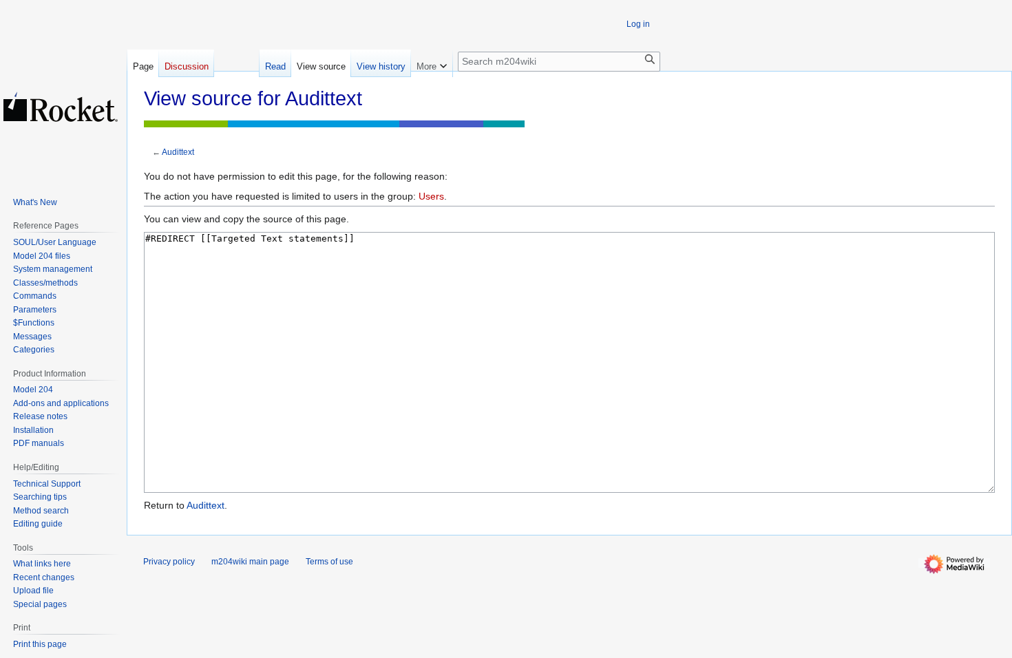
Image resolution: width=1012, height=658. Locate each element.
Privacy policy (169, 561)
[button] (431, 63)
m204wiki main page (250, 561)
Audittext (178, 151)
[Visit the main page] (60, 107)
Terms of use (329, 561)
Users (431, 196)
